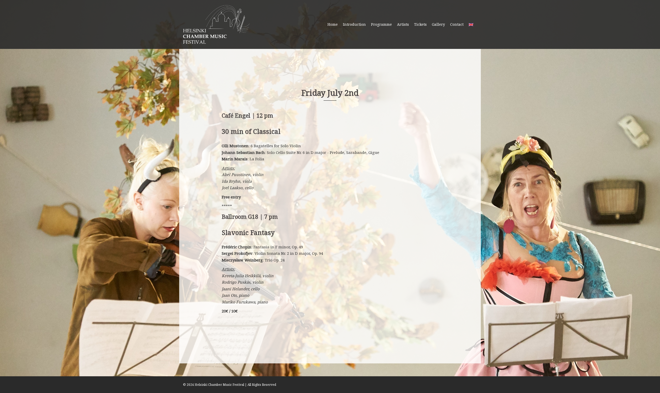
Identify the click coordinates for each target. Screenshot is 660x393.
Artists (403, 24)
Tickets (420, 24)
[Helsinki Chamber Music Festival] (216, 24)
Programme (381, 24)
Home (332, 24)
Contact (457, 24)
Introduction (354, 24)
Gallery (438, 24)
